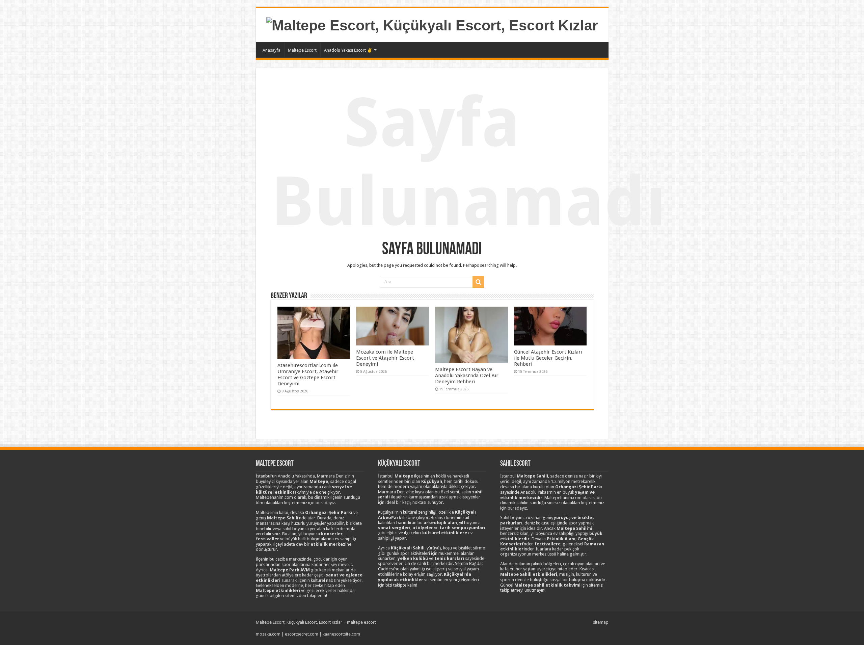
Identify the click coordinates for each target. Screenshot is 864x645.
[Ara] (478, 282)
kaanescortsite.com (341, 634)
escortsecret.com (301, 634)
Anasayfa (271, 50)
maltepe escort (361, 622)
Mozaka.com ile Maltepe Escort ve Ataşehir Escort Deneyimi (385, 358)
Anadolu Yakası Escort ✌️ (348, 50)
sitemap (601, 622)
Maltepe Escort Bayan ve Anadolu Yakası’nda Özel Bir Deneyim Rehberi (466, 375)
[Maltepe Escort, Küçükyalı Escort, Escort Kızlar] (432, 24)
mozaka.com (268, 634)
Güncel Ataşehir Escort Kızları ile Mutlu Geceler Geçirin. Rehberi (548, 358)
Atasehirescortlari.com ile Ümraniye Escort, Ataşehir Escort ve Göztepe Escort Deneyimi (308, 374)
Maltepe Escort (302, 50)
